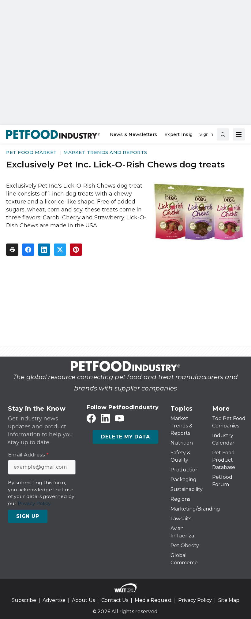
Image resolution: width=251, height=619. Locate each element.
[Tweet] (60, 250)
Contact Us (114, 600)
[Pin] (76, 250)
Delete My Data (125, 437)
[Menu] (239, 134)
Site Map (228, 600)
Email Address (28, 454)
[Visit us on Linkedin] (105, 418)
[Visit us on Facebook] (91, 418)
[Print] (12, 250)
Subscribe (24, 600)
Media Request (153, 600)
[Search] (223, 134)
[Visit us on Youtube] (119, 418)
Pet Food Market (31, 152)
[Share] (28, 250)
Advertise (54, 600)
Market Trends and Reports (105, 152)
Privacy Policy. (34, 503)
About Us (83, 600)
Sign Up (27, 516)
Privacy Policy (195, 600)
